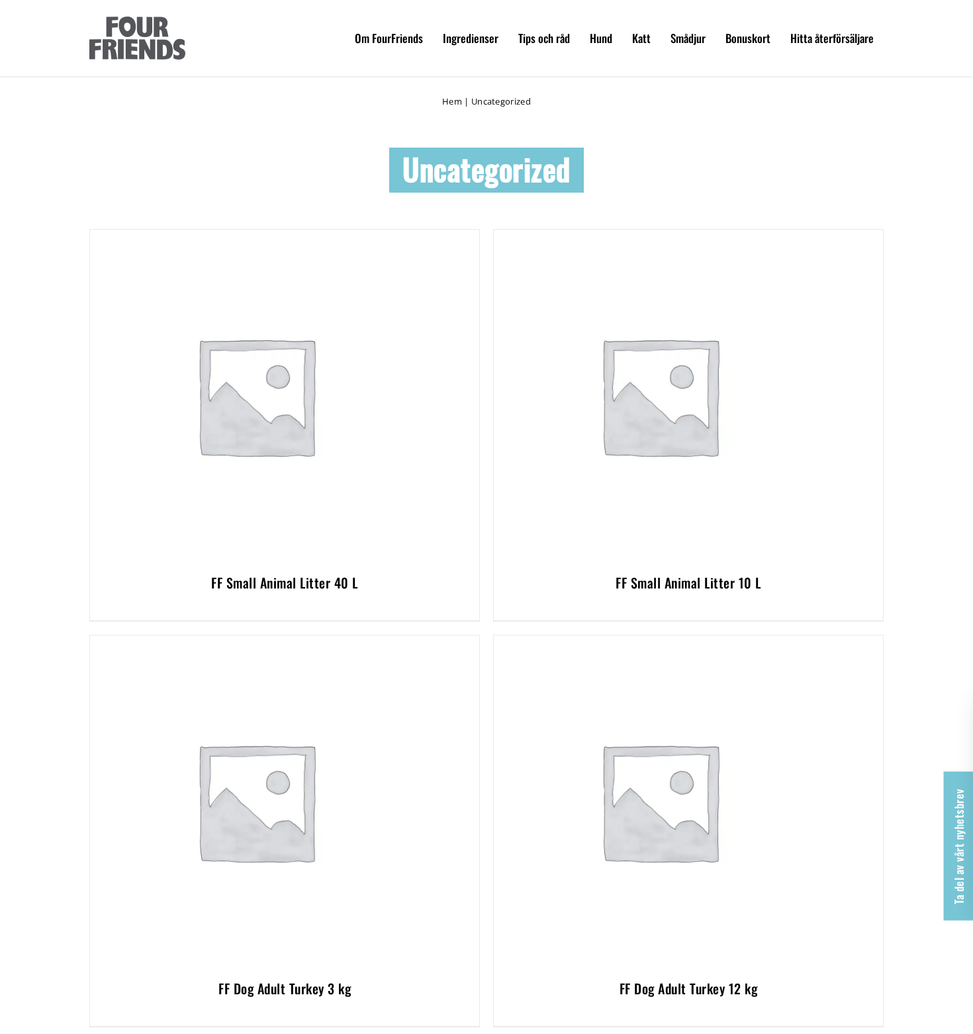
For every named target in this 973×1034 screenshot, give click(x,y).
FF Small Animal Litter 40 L (284, 582)
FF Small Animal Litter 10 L (688, 582)
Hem (452, 101)
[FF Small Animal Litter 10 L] (659, 237)
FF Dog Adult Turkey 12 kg (689, 988)
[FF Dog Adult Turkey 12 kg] (659, 642)
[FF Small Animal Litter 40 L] (255, 237)
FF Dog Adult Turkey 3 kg (284, 988)
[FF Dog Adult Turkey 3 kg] (255, 642)
